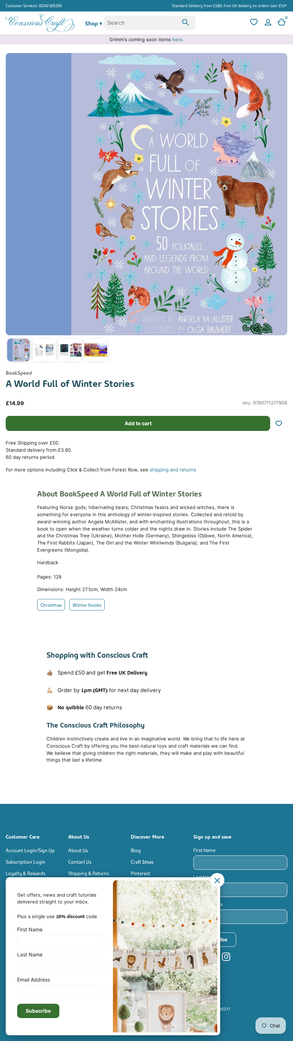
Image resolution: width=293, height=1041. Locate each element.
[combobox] (150, 23)
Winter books (87, 604)
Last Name (204, 877)
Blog (136, 850)
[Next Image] (280, 209)
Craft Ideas (142, 861)
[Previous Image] (13, 209)
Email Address (208, 904)
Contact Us (79, 861)
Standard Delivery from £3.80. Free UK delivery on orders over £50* (229, 5)
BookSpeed (19, 372)
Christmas (51, 604)
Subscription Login (25, 861)
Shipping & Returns (88, 873)
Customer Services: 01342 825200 (34, 5)
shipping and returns (173, 469)
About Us (78, 850)
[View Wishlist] (253, 23)
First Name (204, 850)
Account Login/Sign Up (30, 850)
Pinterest (140, 873)
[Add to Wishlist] (281, 423)
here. (178, 39)
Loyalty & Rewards (25, 873)
